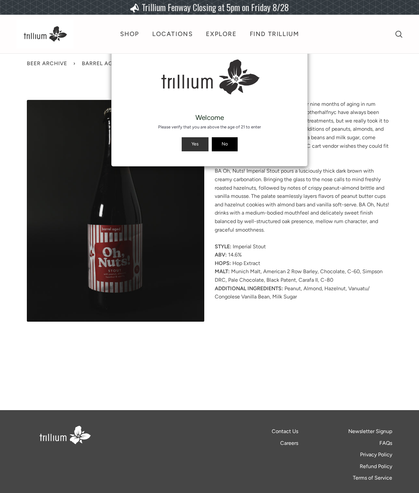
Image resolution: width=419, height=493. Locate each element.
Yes (195, 144)
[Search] (399, 34)
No (225, 144)
